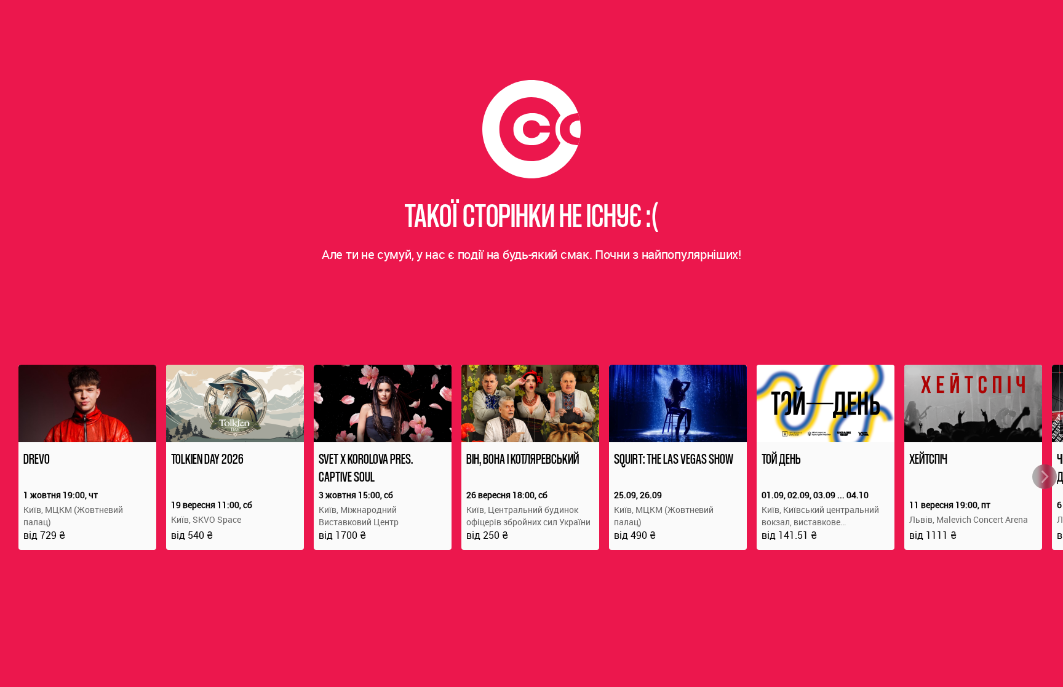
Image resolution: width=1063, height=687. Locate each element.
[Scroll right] (1044, 476)
